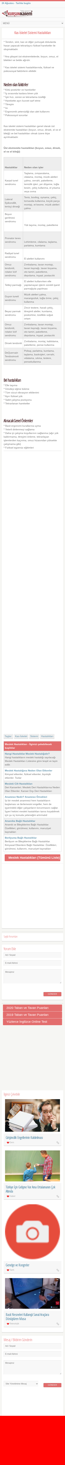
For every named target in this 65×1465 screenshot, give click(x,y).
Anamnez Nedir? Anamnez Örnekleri (26, 796)
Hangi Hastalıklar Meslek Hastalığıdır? (27, 753)
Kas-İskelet (21, 736)
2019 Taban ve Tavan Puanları (27, 1015)
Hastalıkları (47, 736)
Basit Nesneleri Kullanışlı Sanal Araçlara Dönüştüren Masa (27, 1316)
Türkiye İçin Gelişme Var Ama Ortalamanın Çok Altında (30, 1189)
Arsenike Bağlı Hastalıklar (20, 821)
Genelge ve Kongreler (17, 1265)
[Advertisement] (33, 589)
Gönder (52, 994)
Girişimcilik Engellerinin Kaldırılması (24, 1137)
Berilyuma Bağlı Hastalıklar (21, 837)
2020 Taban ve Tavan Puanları (27, 1008)
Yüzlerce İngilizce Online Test (26, 1021)
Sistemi (34, 736)
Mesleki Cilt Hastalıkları (18, 783)
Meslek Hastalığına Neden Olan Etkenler (28, 770)
